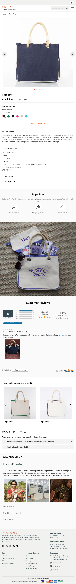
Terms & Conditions (8, 558)
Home (4, 14)
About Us (5, 556)
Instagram (14, 546)
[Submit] (67, 8)
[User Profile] (72, 2)
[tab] (38, 131)
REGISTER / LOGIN (38, 123)
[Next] (70, 405)
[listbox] (38, 115)
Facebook (3, 546)
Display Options (6, 370)
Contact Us (56, 569)
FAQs (27, 556)
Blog (3, 561)
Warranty (28, 561)
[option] (4, 116)
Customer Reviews (8, 563)
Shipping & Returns (31, 568)
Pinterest (17, 546)
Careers (4, 566)
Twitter (7, 546)
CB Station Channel (31, 563)
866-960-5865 (57, 563)
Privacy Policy (30, 566)
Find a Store (29, 558)
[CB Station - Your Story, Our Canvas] (9, 8)
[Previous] (6, 405)
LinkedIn (10, 546)
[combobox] (60, 8)
